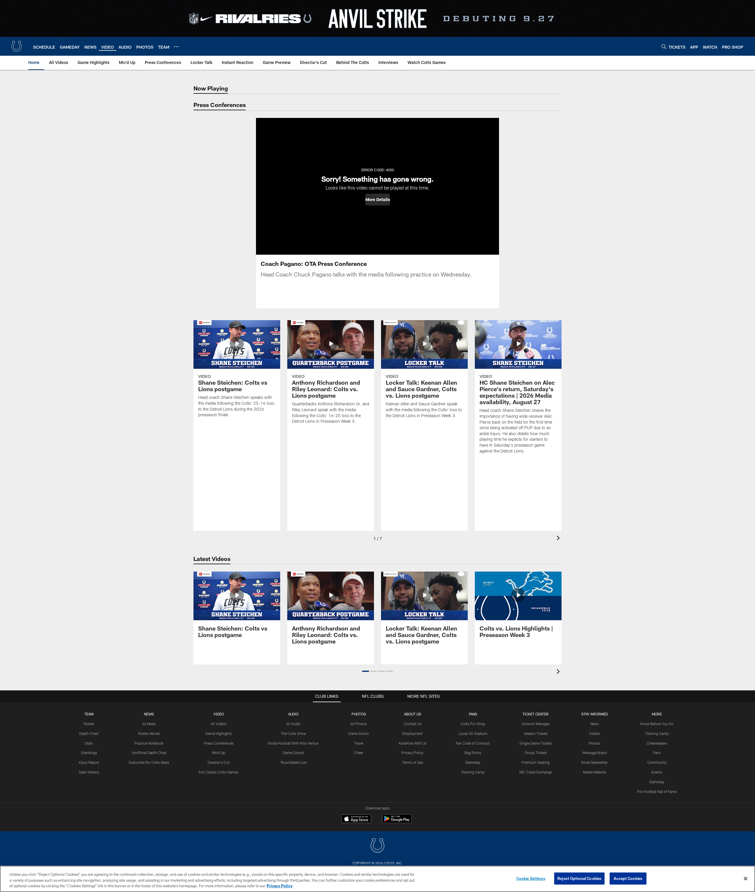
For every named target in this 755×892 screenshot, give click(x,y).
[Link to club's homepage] (16, 46)
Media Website (594, 772)
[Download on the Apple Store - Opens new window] (356, 819)
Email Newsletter (594, 762)
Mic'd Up (218, 753)
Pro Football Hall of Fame (657, 791)
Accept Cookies (628, 878)
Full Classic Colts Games (218, 772)
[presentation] (559, 539)
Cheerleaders (656, 743)
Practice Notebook (148, 743)
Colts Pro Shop (473, 724)
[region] (377, 879)
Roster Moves (149, 733)
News (149, 714)
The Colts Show (293, 733)
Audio (293, 714)
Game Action (358, 733)
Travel (358, 743)
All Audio (293, 724)
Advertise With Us (412, 743)
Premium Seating (535, 762)
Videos (594, 733)
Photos (359, 714)
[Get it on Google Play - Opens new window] (396, 821)
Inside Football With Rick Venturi (293, 743)
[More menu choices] (176, 46)
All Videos (218, 724)
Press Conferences (219, 743)
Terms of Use (412, 762)
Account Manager (535, 724)
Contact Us (412, 724)
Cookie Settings (530, 878)
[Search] (664, 46)
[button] (377, 199)
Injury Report (89, 762)
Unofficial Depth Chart (149, 753)
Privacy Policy (412, 753)
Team (88, 714)
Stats (89, 743)
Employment (412, 733)
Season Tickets (536, 733)
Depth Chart (89, 733)
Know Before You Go (656, 724)
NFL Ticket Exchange (535, 772)
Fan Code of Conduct (473, 743)
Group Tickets (536, 753)
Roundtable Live (293, 762)
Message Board (594, 753)
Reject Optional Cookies (579, 878)
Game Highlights (218, 733)
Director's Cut (218, 762)
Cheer (358, 753)
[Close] (745, 878)
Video (219, 714)
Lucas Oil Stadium (473, 733)
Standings (89, 753)
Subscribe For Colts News (149, 762)
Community (657, 762)
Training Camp (473, 772)
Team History (88, 772)
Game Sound (293, 753)
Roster (89, 724)
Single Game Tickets (535, 743)
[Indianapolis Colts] (377, 846)
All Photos (358, 724)
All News (149, 724)
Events (656, 772)
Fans (657, 753)
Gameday (472, 762)
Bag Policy (473, 753)
